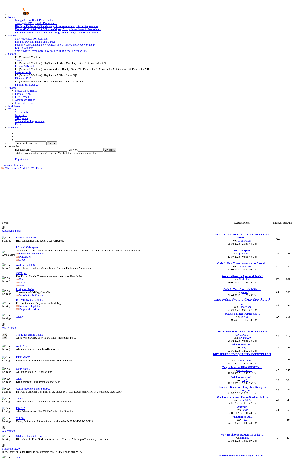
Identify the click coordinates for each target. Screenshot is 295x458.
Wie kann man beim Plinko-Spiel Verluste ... (242, 396)
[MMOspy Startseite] (18, 14)
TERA (19, 398)
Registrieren (21, 159)
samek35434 (244, 266)
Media (22, 282)
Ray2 (245, 347)
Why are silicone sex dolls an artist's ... (242, 434)
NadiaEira (244, 279)
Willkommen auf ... (242, 344)
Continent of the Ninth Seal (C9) (33, 388)
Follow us (13, 127)
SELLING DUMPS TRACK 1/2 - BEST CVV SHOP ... (242, 236)
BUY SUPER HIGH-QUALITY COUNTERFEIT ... (242, 356)
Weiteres (12, 109)
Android (242, 406)
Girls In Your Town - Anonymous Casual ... (242, 263)
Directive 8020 (23, 78)
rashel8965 (245, 400)
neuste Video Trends (26, 90)
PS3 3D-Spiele (242, 250)
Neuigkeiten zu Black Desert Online (34, 20)
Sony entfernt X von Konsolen (31, 38)
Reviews (13, 35)
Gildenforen (8, 430)
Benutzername (23, 149)
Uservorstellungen (26, 237)
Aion (19, 378)
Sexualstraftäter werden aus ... (242, 313)
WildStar (20, 418)
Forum (18, 124)
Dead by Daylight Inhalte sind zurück (35, 41)
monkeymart (244, 390)
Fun (21, 279)
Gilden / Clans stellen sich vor (32, 436)
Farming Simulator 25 (27, 84)
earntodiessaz (244, 370)
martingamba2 (244, 360)
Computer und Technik (31, 253)
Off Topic (21, 273)
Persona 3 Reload (24, 66)
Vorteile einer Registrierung (30, 121)
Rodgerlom (245, 306)
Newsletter (21, 115)
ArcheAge (21, 346)
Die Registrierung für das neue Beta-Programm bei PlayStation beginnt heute (56, 32)
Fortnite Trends (23, 93)
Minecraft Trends (24, 103)
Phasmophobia (23, 72)
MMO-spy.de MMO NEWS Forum (24, 168)
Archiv (20, 316)
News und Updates (29, 306)
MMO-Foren (9, 327)
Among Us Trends (25, 99)
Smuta (18, 60)
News (11, 17)
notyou (244, 316)
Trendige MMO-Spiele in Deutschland (36, 23)
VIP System (21, 118)
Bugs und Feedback (30, 309)
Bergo (244, 409)
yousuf (244, 292)
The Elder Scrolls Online (29, 334)
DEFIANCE (23, 357)
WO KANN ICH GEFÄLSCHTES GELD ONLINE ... (242, 333)
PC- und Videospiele (27, 247)
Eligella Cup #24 (24, 47)
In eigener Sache (25, 289)
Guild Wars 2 (23, 368)
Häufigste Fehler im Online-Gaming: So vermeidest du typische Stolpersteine (56, 26)
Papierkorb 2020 (11, 448)
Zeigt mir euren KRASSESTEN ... (242, 367)
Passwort (72, 149)
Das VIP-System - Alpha (29, 300)
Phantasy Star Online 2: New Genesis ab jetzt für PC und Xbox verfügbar (55, 44)
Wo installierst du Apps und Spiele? (242, 276)
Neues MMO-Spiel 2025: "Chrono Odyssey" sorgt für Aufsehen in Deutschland (58, 29)
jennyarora (244, 253)
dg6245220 (244, 337)
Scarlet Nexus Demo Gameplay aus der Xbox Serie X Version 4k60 (51, 50)
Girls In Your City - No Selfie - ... (242, 289)
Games (12, 53)
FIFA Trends (22, 96)
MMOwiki (14, 106)
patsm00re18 (245, 240)
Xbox (22, 259)
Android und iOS (25, 264)
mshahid (244, 437)
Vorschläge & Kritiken (31, 295)
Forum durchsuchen (12, 165)
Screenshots (21, 112)
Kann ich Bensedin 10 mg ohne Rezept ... (242, 387)
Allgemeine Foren (11, 230)
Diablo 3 (20, 408)
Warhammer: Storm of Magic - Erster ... (242, 455)
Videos (12, 87)
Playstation (25, 256)
